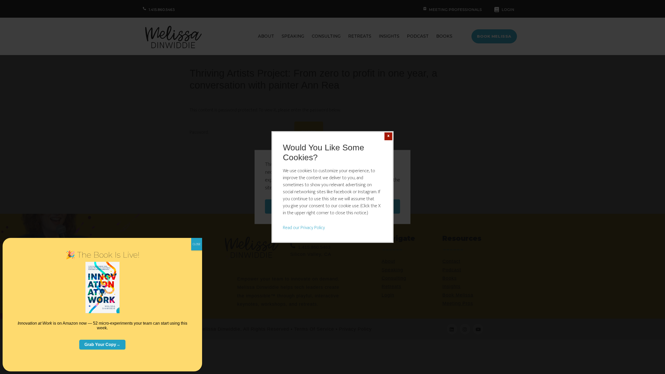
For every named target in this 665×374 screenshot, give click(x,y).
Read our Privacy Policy (304, 228)
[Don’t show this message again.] (388, 136)
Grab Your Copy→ (102, 344)
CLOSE (197, 244)
